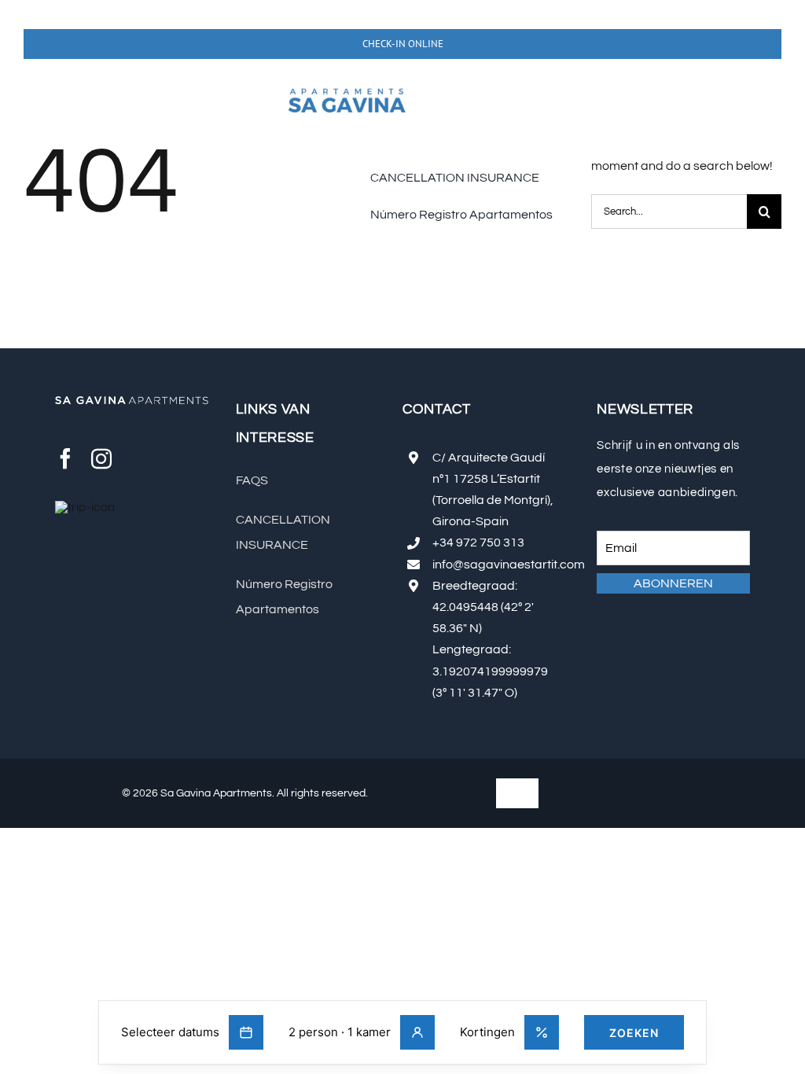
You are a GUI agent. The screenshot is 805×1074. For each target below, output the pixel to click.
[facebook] (65, 458)
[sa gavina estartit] (346, 83)
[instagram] (101, 458)
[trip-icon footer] (85, 507)
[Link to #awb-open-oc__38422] (46, 106)
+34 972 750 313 (478, 542)
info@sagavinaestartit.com (508, 564)
